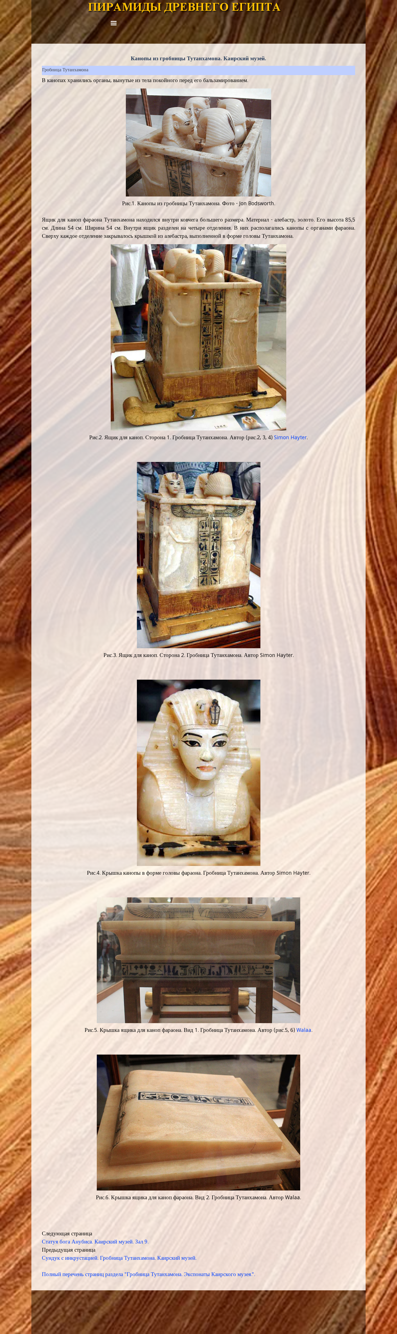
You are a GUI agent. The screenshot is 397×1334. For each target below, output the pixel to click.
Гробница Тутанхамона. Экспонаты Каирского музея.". (191, 1275)
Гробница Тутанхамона (65, 70)
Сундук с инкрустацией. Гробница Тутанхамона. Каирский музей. (119, 1258)
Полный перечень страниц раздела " (84, 1275)
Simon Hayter (290, 438)
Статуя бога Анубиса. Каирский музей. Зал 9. (95, 1242)
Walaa (303, 1030)
